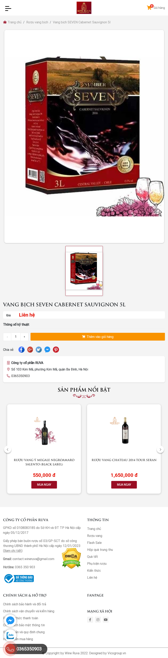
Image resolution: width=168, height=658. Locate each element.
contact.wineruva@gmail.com (33, 559)
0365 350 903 (25, 567)
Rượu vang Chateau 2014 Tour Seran (124, 460)
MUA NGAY (44, 484)
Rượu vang (94, 536)
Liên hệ (92, 577)
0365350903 (20, 376)
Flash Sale (94, 543)
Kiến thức (94, 570)
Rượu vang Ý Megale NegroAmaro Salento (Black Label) (44, 462)
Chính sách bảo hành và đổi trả (24, 604)
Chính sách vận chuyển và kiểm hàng (28, 611)
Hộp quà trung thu (100, 550)
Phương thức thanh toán (20, 618)
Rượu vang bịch (37, 22)
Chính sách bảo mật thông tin (24, 625)
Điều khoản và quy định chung (24, 632)
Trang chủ (14, 22)
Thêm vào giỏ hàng (100, 337)
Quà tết (92, 557)
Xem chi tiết (13, 551)
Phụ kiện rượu (97, 563)
